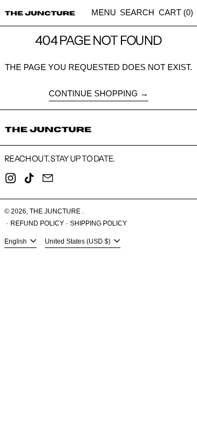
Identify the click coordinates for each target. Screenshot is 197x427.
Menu (103, 12)
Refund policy (37, 223)
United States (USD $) (78, 241)
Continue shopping (93, 93)
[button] (137, 13)
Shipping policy (98, 223)
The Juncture (56, 211)
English (16, 241)
